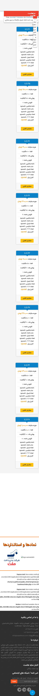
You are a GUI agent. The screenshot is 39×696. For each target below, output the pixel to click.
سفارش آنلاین (27, 74)
